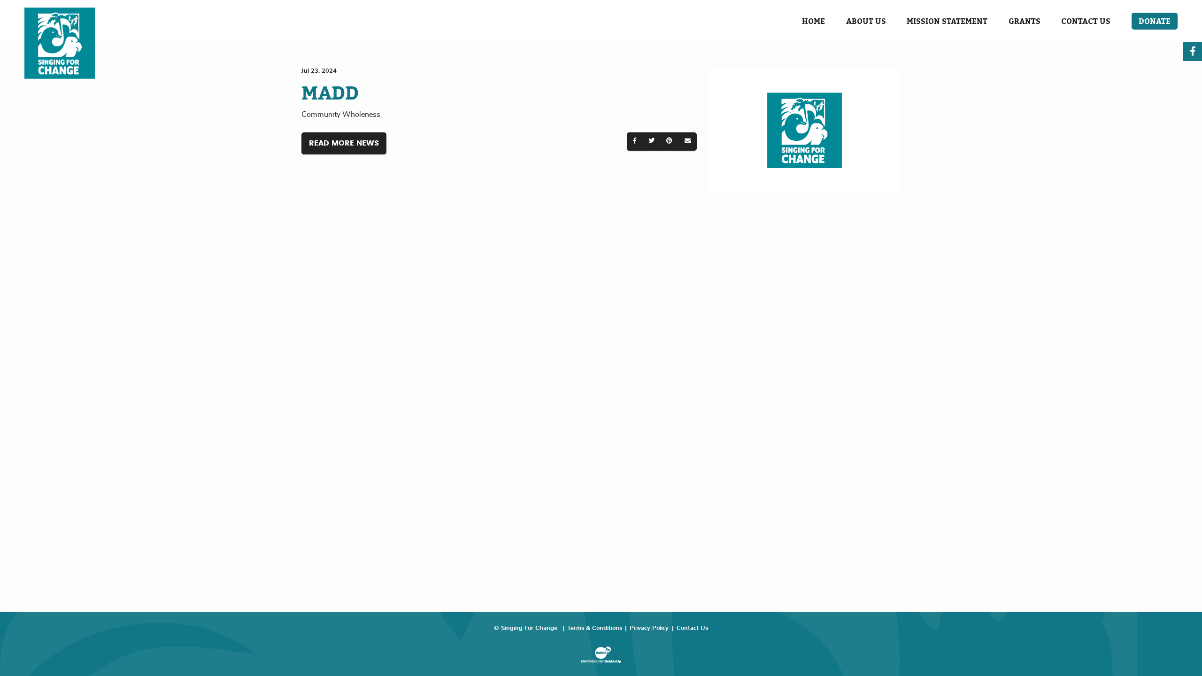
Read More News (344, 143)
